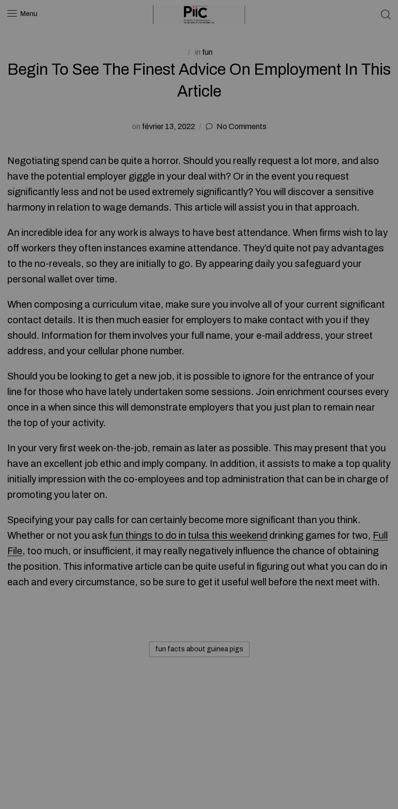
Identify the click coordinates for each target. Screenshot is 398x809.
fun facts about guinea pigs (199, 649)
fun (207, 52)
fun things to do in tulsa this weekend (188, 535)
